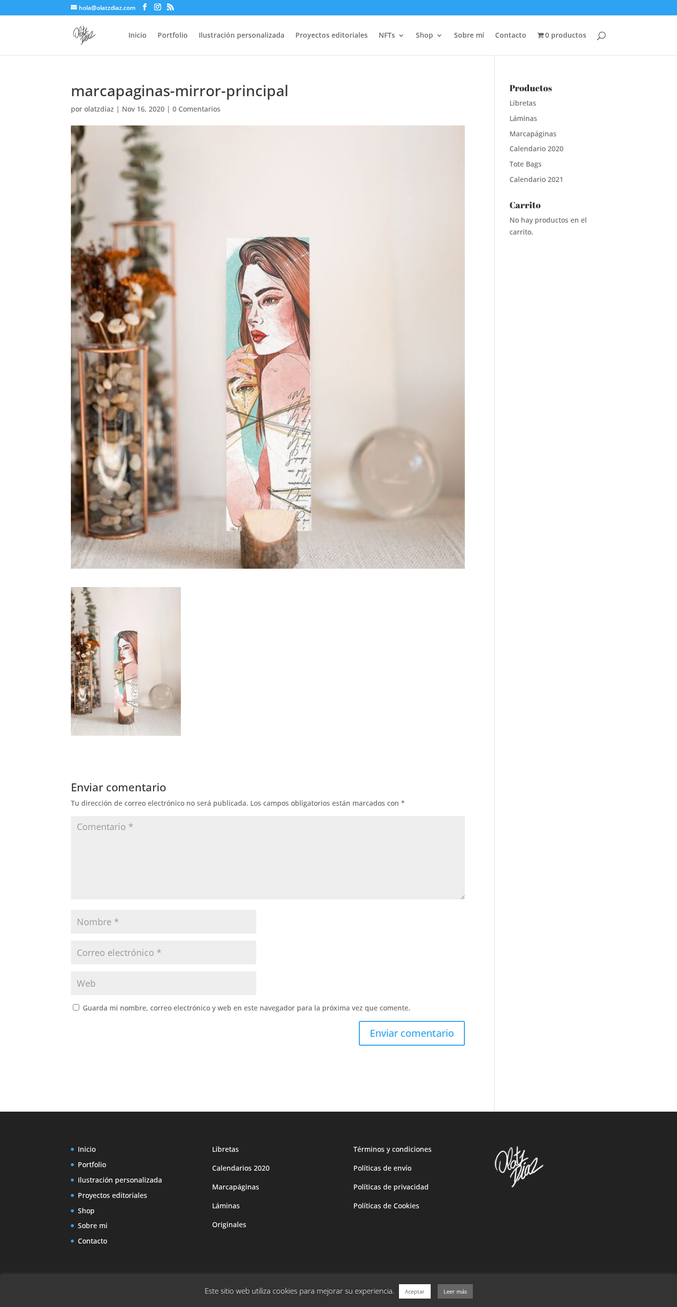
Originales (229, 1224)
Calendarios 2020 (241, 1168)
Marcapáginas (533, 133)
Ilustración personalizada (241, 36)
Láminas (523, 118)
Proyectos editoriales (331, 36)
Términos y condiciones (392, 1149)
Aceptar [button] (415, 1291)
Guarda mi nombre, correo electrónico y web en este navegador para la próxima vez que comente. (246, 1007)
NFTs (387, 36)
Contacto (510, 36)
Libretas (522, 103)
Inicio (137, 36)
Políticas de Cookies (386, 1205)
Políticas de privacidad (391, 1186)
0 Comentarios (196, 109)
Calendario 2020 (536, 148)
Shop (424, 36)
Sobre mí (469, 36)
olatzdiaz (99, 109)
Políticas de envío (382, 1168)
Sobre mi (93, 1225)
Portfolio (173, 36)
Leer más (455, 1291)
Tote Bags (525, 164)
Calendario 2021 (536, 179)
